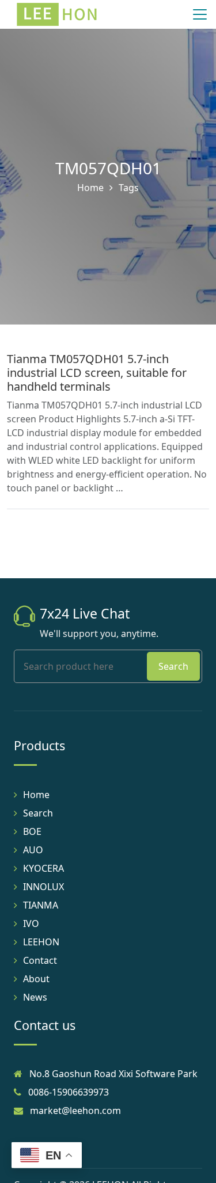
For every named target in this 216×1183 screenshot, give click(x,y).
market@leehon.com (75, 1110)
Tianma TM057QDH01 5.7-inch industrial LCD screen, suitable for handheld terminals (97, 372)
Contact (40, 960)
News (35, 997)
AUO (33, 850)
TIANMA (40, 905)
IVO (31, 923)
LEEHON (41, 942)
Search (173, 666)
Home (90, 187)
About (36, 978)
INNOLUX (43, 886)
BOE (32, 831)
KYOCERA (43, 868)
